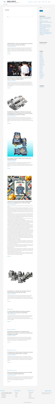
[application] (50, 1)
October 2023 (42, 63)
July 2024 (41, 52)
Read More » (9, 53)
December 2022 (42, 75)
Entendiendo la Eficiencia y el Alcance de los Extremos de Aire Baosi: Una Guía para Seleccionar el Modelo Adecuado (20, 333)
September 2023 (42, 64)
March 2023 (41, 72)
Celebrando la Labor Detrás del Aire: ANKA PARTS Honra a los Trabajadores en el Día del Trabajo (46, 33)
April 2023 (41, 71)
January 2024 (41, 60)
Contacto (43, 1)
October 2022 (41, 76)
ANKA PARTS (11, 1)
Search (41, 7)
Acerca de (35, 1)
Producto (39, 1)
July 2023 (41, 67)
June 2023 (41, 68)
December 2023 (42, 61)
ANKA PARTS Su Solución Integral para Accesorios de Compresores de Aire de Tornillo (45, 18)
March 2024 (41, 57)
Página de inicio (30, 1)
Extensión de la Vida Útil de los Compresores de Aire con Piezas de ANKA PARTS (46, 22)
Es (49, 1)
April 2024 (41, 56)
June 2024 (41, 53)
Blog (46, 1)
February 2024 (42, 59)
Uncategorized (9, 46)
